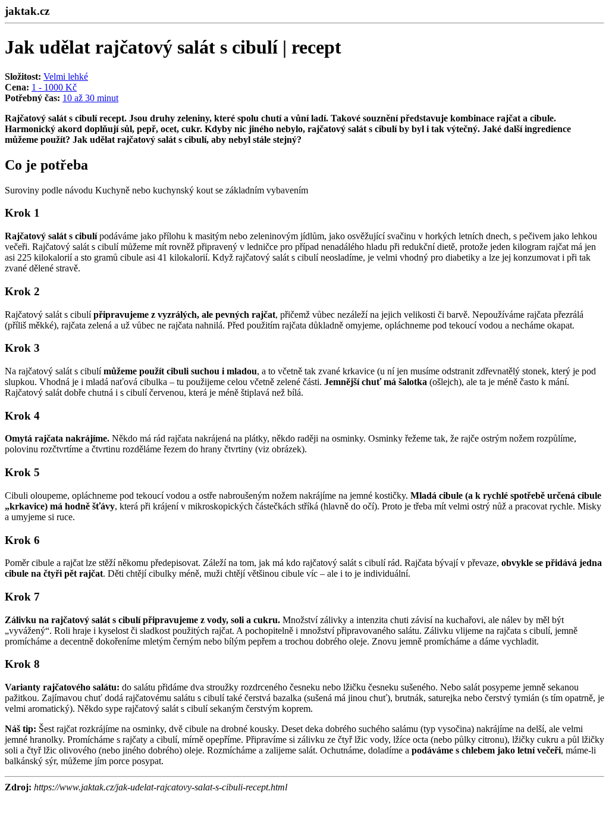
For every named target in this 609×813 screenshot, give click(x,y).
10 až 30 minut (90, 98)
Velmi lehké (65, 76)
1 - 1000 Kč (54, 87)
